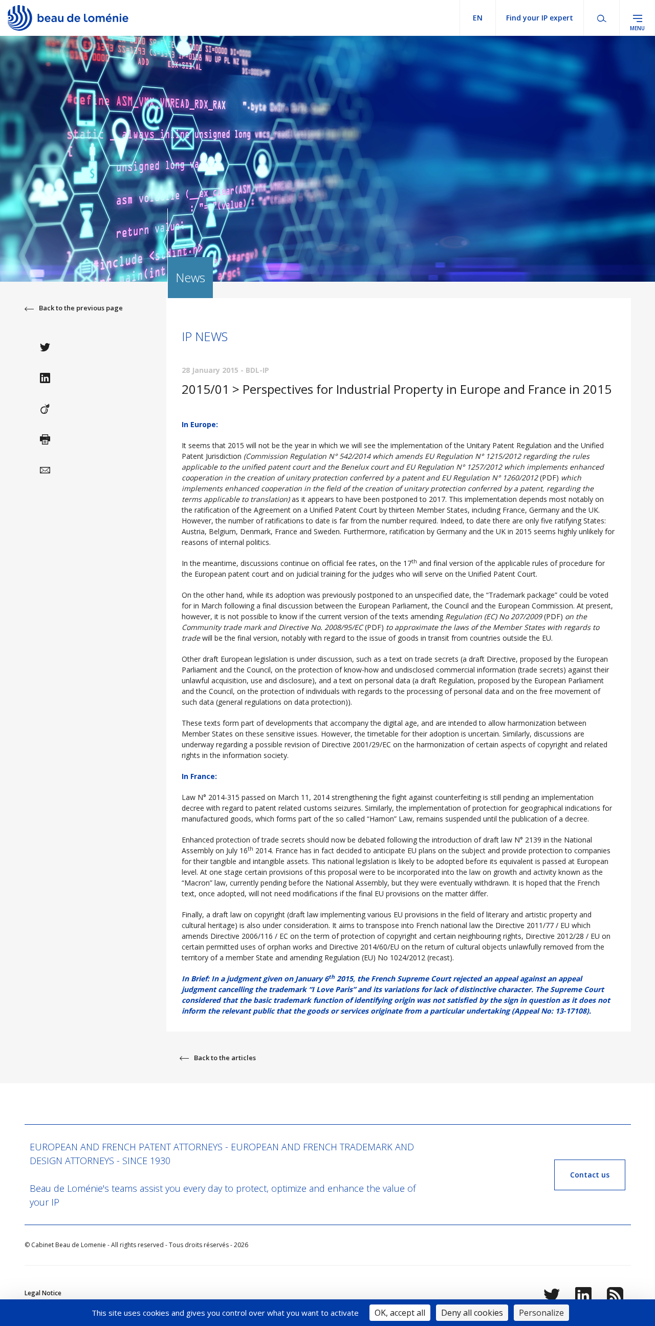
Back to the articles (225, 1057)
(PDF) (506, 477)
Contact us (589, 1175)
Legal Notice (43, 1293)
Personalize (541, 1312)
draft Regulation (447, 680)
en (478, 18)
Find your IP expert (539, 18)
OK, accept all (400, 1312)
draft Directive (492, 659)
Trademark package (522, 595)
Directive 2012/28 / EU (563, 936)
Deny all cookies (472, 1312)
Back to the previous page (81, 307)
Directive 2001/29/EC (356, 744)
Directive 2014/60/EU (364, 947)
